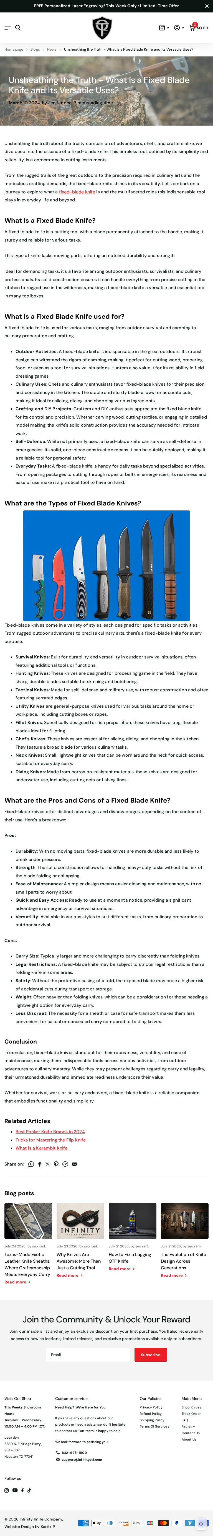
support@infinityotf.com (82, 1459)
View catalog (7, 27)
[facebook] (22, 1491)
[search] (18, 28)
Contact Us (191, 1433)
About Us (189, 1439)
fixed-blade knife (77, 192)
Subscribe (151, 1354)
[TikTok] (29, 1490)
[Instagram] (6, 1490)
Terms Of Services (154, 1426)
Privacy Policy (151, 1407)
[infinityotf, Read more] (164, 28)
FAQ (185, 1420)
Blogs (35, 49)
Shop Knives (191, 1407)
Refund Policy (151, 1414)
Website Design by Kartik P (29, 1526)
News (52, 49)
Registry (188, 1426)
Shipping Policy (152, 1420)
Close (207, 6)
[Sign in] (179, 28)
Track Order (191, 1414)
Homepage (13, 49)
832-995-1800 (74, 1453)
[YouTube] (14, 1490)
